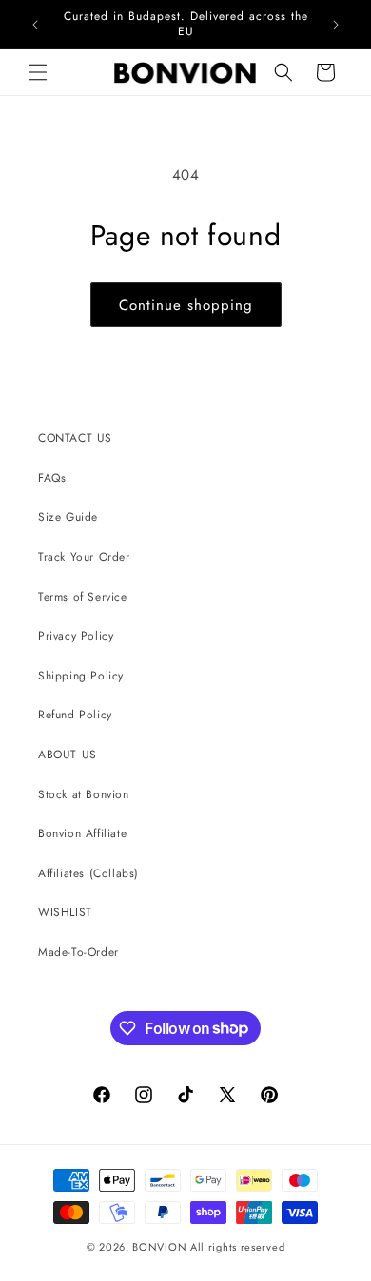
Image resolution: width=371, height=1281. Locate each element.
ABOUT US (67, 754)
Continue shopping (186, 305)
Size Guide (68, 517)
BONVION (159, 1246)
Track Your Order (84, 556)
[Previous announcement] (35, 25)
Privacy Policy (75, 635)
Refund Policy (75, 714)
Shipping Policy (81, 675)
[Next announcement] (336, 25)
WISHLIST (65, 912)
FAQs (52, 478)
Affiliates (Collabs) (88, 873)
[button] (38, 72)
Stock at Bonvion (83, 794)
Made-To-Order (78, 952)
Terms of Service (82, 596)
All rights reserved (237, 1246)
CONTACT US (75, 438)
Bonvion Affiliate (82, 833)
